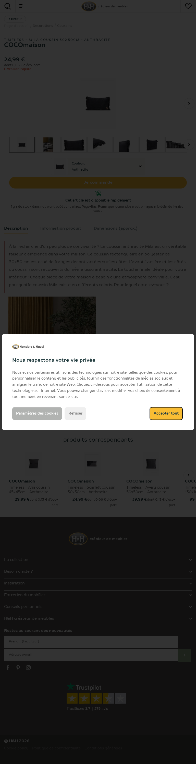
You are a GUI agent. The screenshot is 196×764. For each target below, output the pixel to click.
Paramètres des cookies (37, 413)
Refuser (75, 413)
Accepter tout (166, 413)
